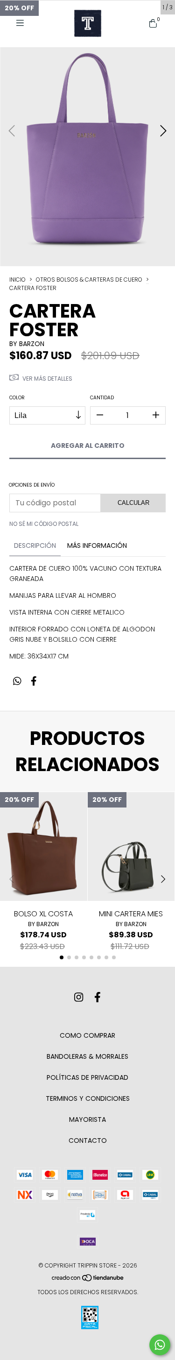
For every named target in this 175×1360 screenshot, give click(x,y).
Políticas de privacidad (87, 1077)
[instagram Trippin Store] (79, 997)
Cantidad (102, 397)
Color (17, 397)
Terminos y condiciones (88, 1098)
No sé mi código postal (43, 524)
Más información (97, 545)
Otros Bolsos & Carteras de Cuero (89, 279)
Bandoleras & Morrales (87, 1056)
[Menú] (23, 23)
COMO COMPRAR (87, 1035)
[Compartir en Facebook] (34, 681)
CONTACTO (88, 1140)
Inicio (17, 279)
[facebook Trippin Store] (97, 997)
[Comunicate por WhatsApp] (159, 1344)
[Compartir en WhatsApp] (17, 681)
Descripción (35, 545)
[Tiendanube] (88, 1280)
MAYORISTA (87, 1119)
